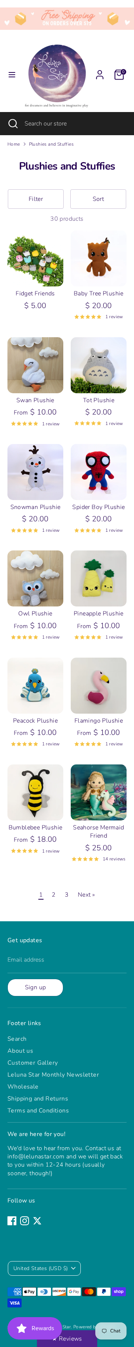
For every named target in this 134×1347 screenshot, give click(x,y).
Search (16, 1039)
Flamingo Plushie (98, 721)
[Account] (99, 71)
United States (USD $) (40, 1268)
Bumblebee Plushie (36, 827)
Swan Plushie (35, 400)
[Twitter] (37, 1220)
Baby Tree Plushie (99, 293)
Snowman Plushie (35, 507)
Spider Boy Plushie (98, 507)
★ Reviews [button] (67, 1339)
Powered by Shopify (94, 1327)
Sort (98, 199)
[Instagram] (24, 1220)
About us (20, 1051)
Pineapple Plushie (99, 613)
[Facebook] (11, 1220)
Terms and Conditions (38, 1111)
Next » (86, 895)
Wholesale (23, 1087)
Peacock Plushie (35, 721)
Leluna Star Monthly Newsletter (53, 1075)
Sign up (35, 987)
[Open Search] (12, 123)
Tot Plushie (98, 400)
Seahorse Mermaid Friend (98, 831)
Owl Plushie (35, 613)
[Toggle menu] (11, 74)
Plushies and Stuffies (51, 144)
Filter (36, 199)
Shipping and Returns (37, 1099)
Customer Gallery (32, 1063)
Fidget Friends (35, 293)
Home (13, 144)
